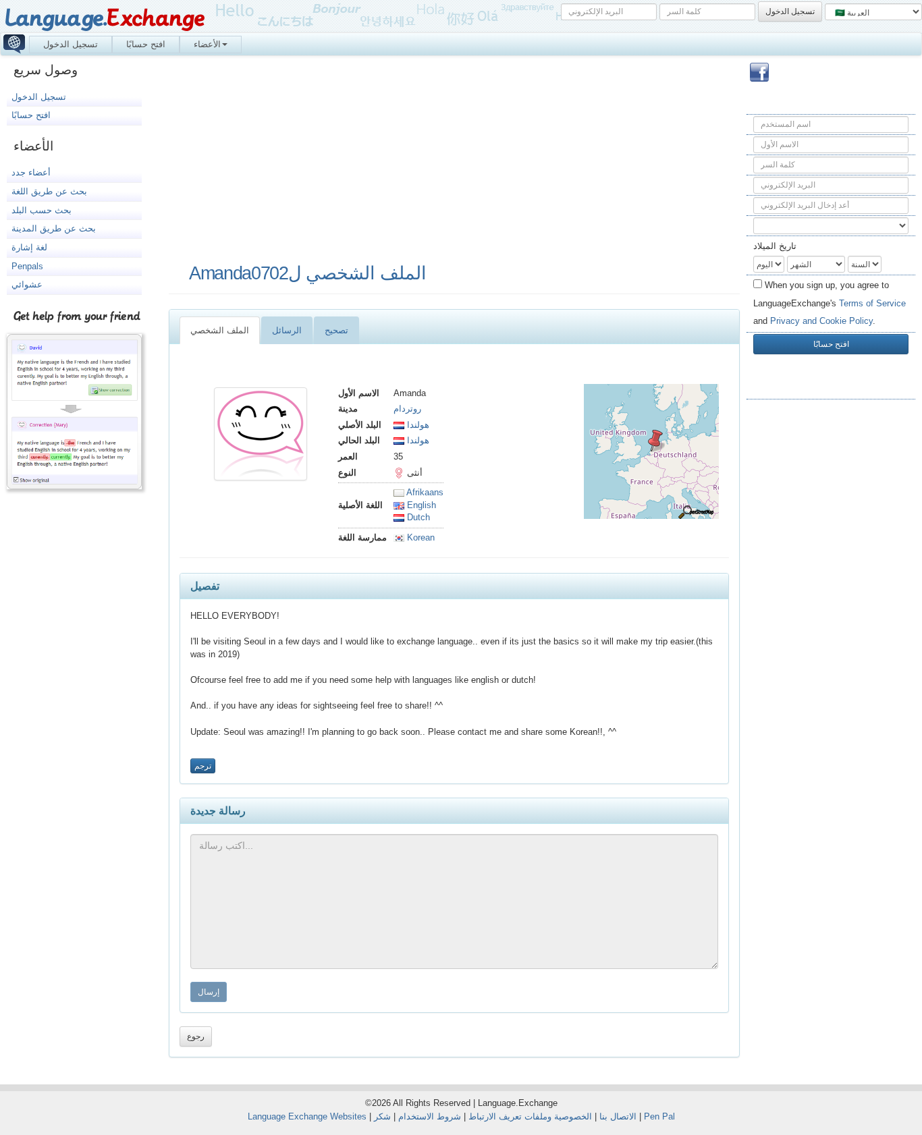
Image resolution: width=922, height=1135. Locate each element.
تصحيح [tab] (336, 330)
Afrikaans (423, 492)
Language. (104, 18)
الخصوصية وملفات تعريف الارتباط (530, 1116)
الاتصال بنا (617, 1116)
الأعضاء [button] (207, 44)
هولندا (416, 425)
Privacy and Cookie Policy (821, 321)
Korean (419, 537)
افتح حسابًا (145, 44)
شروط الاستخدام (429, 1116)
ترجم (202, 766)
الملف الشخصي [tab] (219, 330)
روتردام (407, 409)
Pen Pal (659, 1116)
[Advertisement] (831, 623)
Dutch (417, 517)
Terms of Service (872, 303)
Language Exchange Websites (307, 1116)
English (420, 505)
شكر (382, 1116)
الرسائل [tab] (287, 330)
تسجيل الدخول (70, 44)
